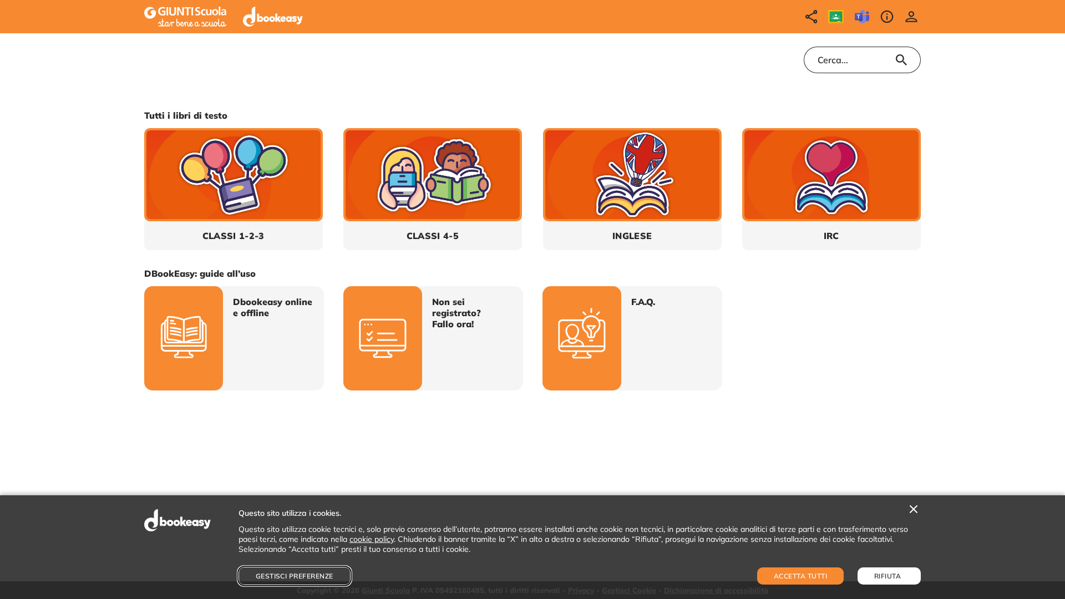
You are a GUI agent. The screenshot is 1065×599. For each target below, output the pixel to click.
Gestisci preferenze (294, 576)
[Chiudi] (913, 510)
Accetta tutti (800, 576)
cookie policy (371, 539)
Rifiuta (887, 576)
